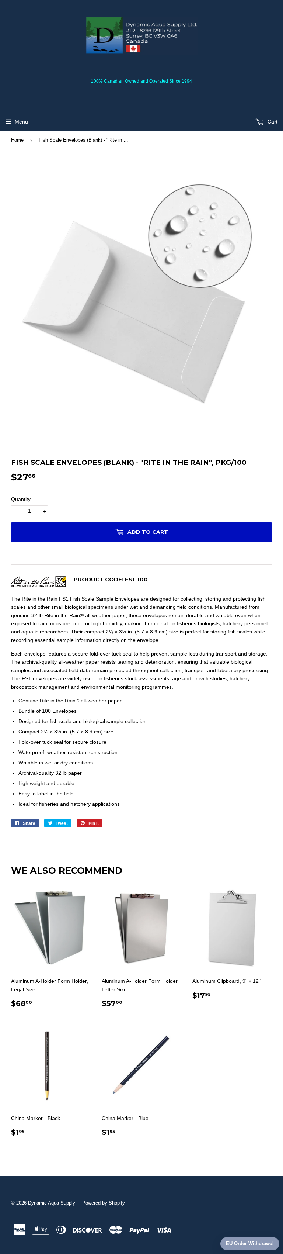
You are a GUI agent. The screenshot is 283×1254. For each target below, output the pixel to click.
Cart (271, 122)
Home (17, 140)
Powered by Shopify (103, 1203)
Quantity (21, 499)
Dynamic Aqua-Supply (51, 1203)
